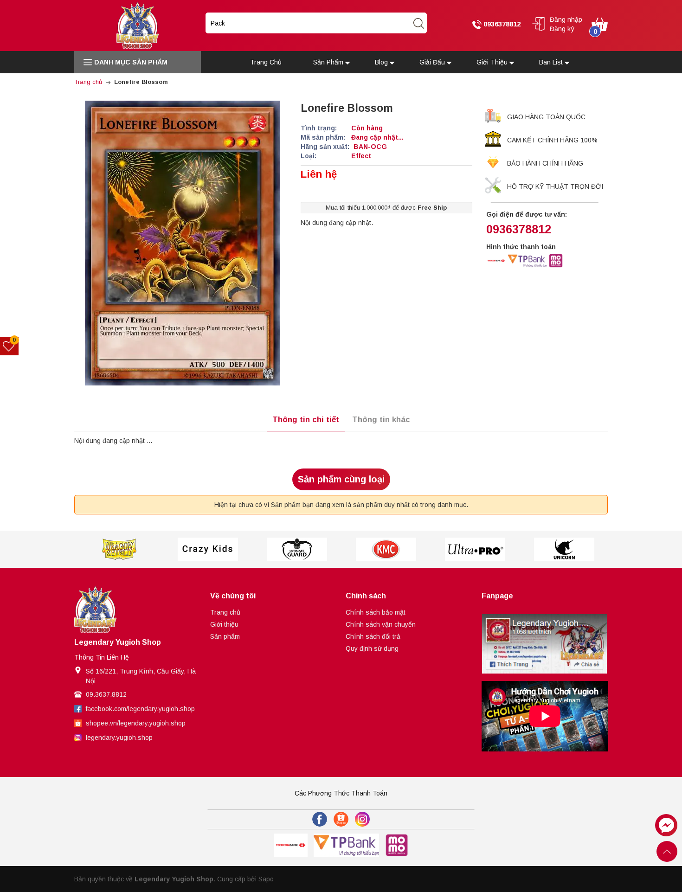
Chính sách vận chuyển (381, 624)
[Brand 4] (296, 549)
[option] (118, 549)
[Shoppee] (341, 819)
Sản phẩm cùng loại (341, 479)
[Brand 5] (386, 549)
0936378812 (501, 24)
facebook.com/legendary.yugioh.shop (140, 708)
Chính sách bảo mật (375, 612)
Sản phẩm (225, 636)
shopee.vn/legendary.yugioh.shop (136, 723)
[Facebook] (319, 819)
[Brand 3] (207, 549)
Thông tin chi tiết (305, 419)
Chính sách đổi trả (373, 636)
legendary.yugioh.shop (119, 737)
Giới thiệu (224, 624)
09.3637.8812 (106, 694)
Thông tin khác (381, 419)
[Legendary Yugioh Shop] (137, 25)
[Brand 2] (118, 549)
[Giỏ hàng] (600, 23)
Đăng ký (562, 28)
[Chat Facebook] (666, 825)
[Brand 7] (564, 549)
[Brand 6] (475, 549)
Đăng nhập (566, 19)
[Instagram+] (362, 819)
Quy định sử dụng (372, 648)
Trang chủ (225, 612)
